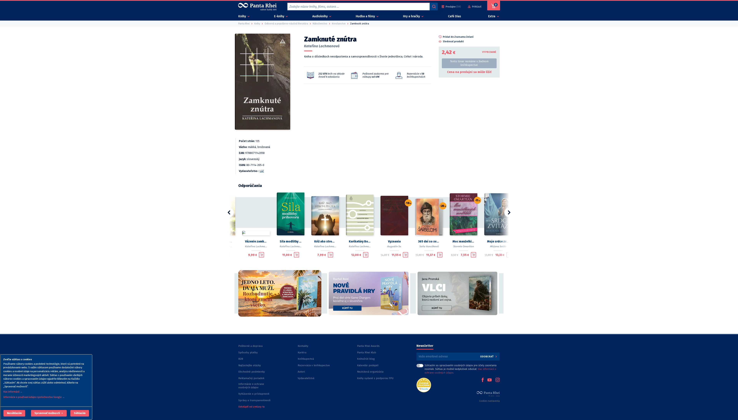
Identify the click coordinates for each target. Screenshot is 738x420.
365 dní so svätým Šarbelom (429, 241)
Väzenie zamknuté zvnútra (256, 241)
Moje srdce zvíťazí (498, 241)
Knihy (242, 16)
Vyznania (394, 241)
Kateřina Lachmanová (322, 46)
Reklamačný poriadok (251, 378)
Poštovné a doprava (250, 346)
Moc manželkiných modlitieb (464, 241)
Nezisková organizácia (370, 371)
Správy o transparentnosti (254, 400)
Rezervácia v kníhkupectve (314, 365)
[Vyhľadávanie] (434, 6)
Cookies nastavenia (489, 401)
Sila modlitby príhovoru (291, 241)
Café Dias (454, 16)
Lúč (262, 171)
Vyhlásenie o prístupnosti (253, 393)
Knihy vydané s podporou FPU (375, 378)
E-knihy (279, 16)
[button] (14, 413)
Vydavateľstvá (306, 378)
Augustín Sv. (394, 246)
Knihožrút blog (366, 358)
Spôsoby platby (248, 352)
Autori (301, 371)
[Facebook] (483, 380)
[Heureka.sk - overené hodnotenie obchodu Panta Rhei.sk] (423, 385)
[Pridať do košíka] (261, 254)
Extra (492, 16)
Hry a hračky (412, 16)
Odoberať (487, 356)
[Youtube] (489, 380)
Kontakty (303, 346)
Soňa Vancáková (429, 246)
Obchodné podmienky (251, 371)
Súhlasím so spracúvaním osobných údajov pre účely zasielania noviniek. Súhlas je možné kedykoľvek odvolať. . (460, 369)
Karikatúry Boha (360, 241)
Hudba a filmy (366, 16)
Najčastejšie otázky (249, 365)
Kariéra (302, 352)
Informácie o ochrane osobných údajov (251, 385)
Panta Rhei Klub (366, 352)
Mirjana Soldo (498, 246)
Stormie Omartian (463, 246)
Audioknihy (320, 16)
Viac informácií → (12, 391)
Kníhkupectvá (306, 358)
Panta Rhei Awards (368, 346)
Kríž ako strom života (325, 241)
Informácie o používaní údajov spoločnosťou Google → (34, 397)
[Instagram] (497, 380)
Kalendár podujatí (367, 365)
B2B (240, 358)
